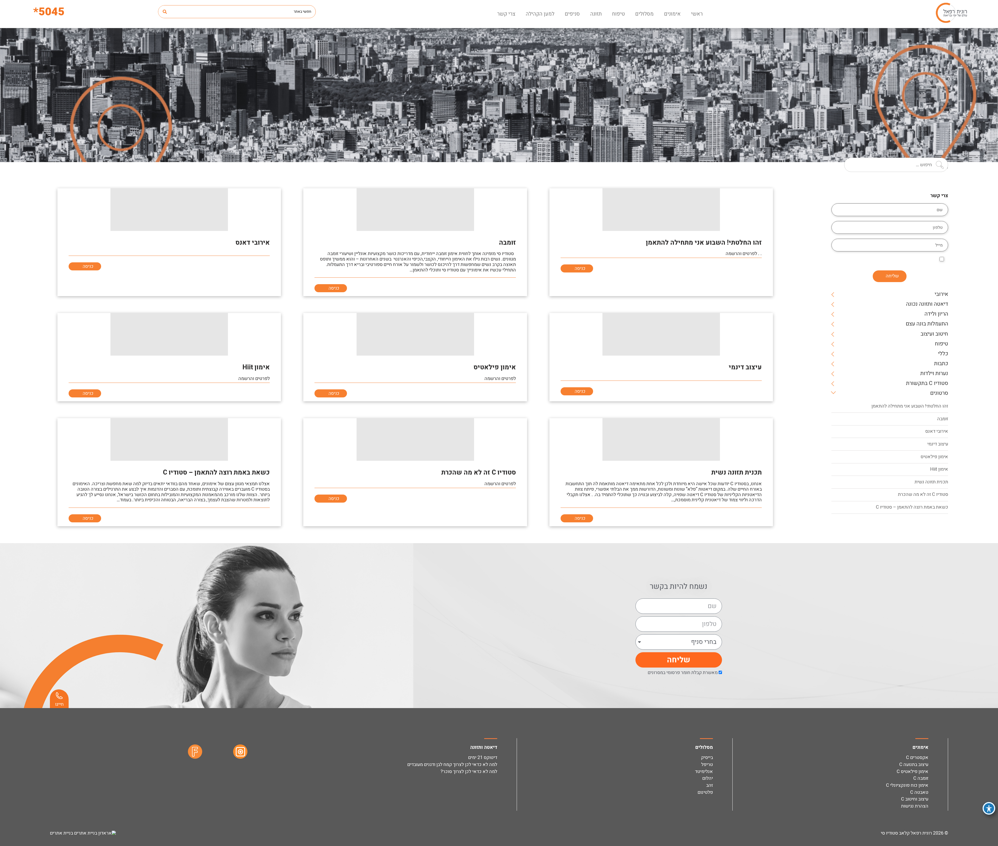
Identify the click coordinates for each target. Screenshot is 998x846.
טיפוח (618, 14)
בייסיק (707, 757)
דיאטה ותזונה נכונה (927, 304)
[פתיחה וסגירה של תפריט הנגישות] (989, 808)
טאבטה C (919, 792)
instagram (240, 751)
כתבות (941, 364)
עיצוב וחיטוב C (914, 799)
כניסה (579, 268)
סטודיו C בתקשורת (927, 383)
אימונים (672, 14)
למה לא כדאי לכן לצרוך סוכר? (469, 771)
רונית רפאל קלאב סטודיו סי (906, 833)
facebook (195, 751)
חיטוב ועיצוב (934, 334)
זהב (709, 785)
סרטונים (939, 393)
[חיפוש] (164, 11)
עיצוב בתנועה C (913, 764)
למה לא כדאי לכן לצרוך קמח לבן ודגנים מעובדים (451, 764)
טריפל (707, 764)
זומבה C (920, 778)
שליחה (892, 275)
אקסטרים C (917, 757)
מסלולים (644, 14)
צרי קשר (506, 14)
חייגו (59, 704)
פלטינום (705, 792)
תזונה (596, 14)
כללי (943, 354)
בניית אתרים (62, 833)
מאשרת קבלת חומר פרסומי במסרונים (683, 672)
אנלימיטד (704, 771)
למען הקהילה (540, 14)
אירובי (941, 294)
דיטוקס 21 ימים (482, 757)
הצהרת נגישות (914, 806)
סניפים (572, 14)
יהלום (707, 778)
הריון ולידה (936, 314)
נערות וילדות (934, 373)
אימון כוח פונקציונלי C (907, 785)
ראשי (697, 14)
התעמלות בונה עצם (927, 324)
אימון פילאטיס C (912, 771)
